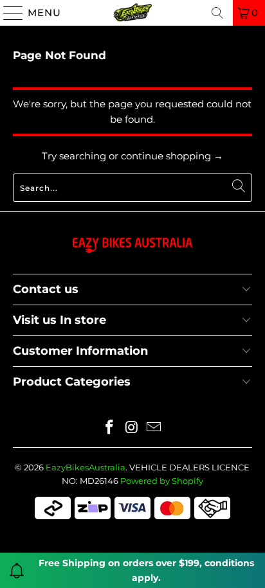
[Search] (217, 13)
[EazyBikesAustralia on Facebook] (109, 428)
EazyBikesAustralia (85, 467)
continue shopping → (172, 156)
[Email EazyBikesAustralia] (154, 428)
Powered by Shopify (161, 481)
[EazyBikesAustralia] (132, 13)
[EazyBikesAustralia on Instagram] (132, 428)
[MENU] (7, 13)
